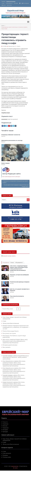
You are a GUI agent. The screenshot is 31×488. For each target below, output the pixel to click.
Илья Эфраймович (8, 361)
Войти (4, 5)
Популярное (6, 262)
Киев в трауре (5, 163)
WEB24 (16, 467)
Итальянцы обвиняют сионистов (10, 134)
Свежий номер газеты (9, 252)
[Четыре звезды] (5, 119)
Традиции (5, 427)
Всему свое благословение (11, 323)
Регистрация (26, 3)
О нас (3, 3)
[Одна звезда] (2, 119)
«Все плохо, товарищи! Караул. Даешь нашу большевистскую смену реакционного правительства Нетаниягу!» (15, 341)
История (5, 429)
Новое (12, 262)
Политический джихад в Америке (19, 282)
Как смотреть (7, 347)
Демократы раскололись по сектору (11, 140)
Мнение (5, 425)
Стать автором (9, 3)
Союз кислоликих (10, 1)
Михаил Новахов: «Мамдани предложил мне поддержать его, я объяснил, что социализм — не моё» (16, 327)
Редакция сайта (11, 46)
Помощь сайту (7, 457)
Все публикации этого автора (11, 176)
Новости (18, 46)
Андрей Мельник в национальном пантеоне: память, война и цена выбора (16, 357)
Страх (4, 321)
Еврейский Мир (15, 10)
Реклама (16, 3)
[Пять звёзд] (6, 119)
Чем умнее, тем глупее (9, 333)
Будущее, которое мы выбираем (19, 274)
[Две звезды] (3, 119)
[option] (18, 1)
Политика (5, 424)
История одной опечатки (10, 345)
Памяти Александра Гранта (10, 331)
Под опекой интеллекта (17, 296)
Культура (5, 431)
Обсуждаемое (18, 262)
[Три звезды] (4, 119)
